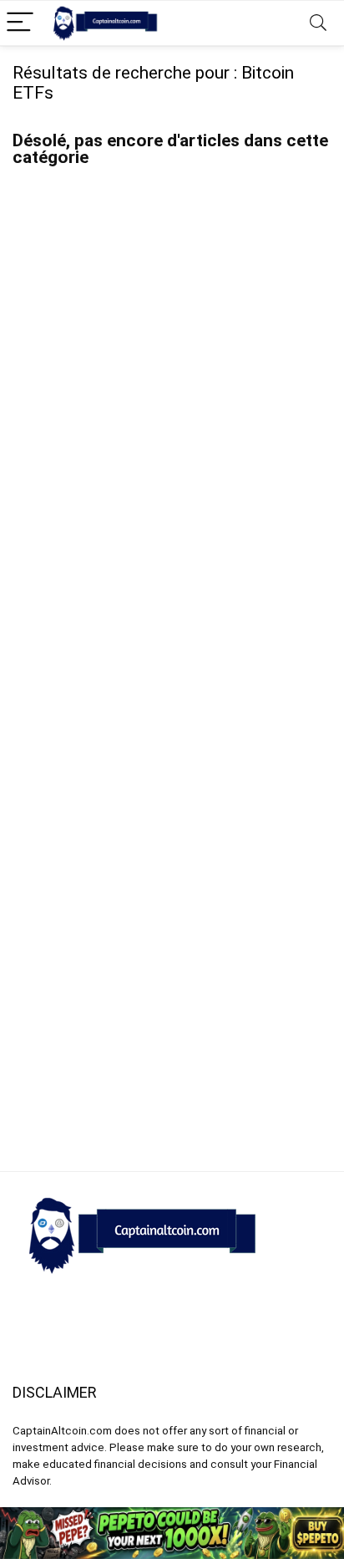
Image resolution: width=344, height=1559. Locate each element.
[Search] (318, 23)
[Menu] (20, 23)
